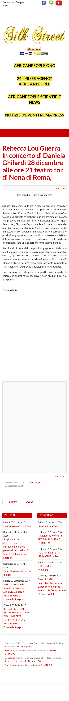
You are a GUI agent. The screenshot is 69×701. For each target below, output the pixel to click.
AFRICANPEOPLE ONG (34, 65)
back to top (58, 476)
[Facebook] (44, 2)
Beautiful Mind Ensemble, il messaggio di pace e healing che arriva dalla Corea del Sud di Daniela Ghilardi (52, 586)
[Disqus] (34, 338)
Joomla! (9, 650)
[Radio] (51, 2)
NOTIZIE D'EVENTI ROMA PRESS (34, 115)
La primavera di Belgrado (17, 525)
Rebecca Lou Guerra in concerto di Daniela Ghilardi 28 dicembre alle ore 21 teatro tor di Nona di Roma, (33, 162)
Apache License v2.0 (30, 661)
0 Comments (60, 188)
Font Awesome (12, 665)
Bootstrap (10, 657)
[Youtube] (59, 2)
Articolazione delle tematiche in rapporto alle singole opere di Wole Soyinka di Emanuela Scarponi (15, 592)
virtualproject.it (24, 646)
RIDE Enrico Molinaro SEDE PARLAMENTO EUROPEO (50, 539)
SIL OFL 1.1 (46, 665)
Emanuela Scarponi (48, 525)
